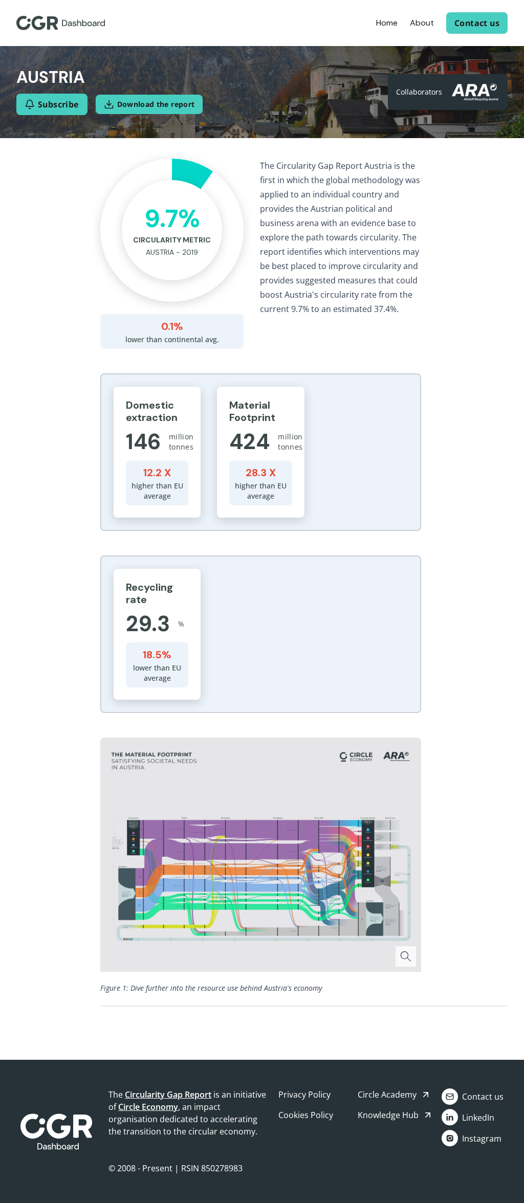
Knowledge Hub (388, 1115)
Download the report (156, 104)
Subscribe (58, 104)
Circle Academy (387, 1094)
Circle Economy (148, 1106)
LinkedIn (478, 1117)
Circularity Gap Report (168, 1094)
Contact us (476, 23)
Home (387, 22)
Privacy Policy (304, 1094)
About (422, 22)
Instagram (481, 1138)
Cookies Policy (305, 1115)
